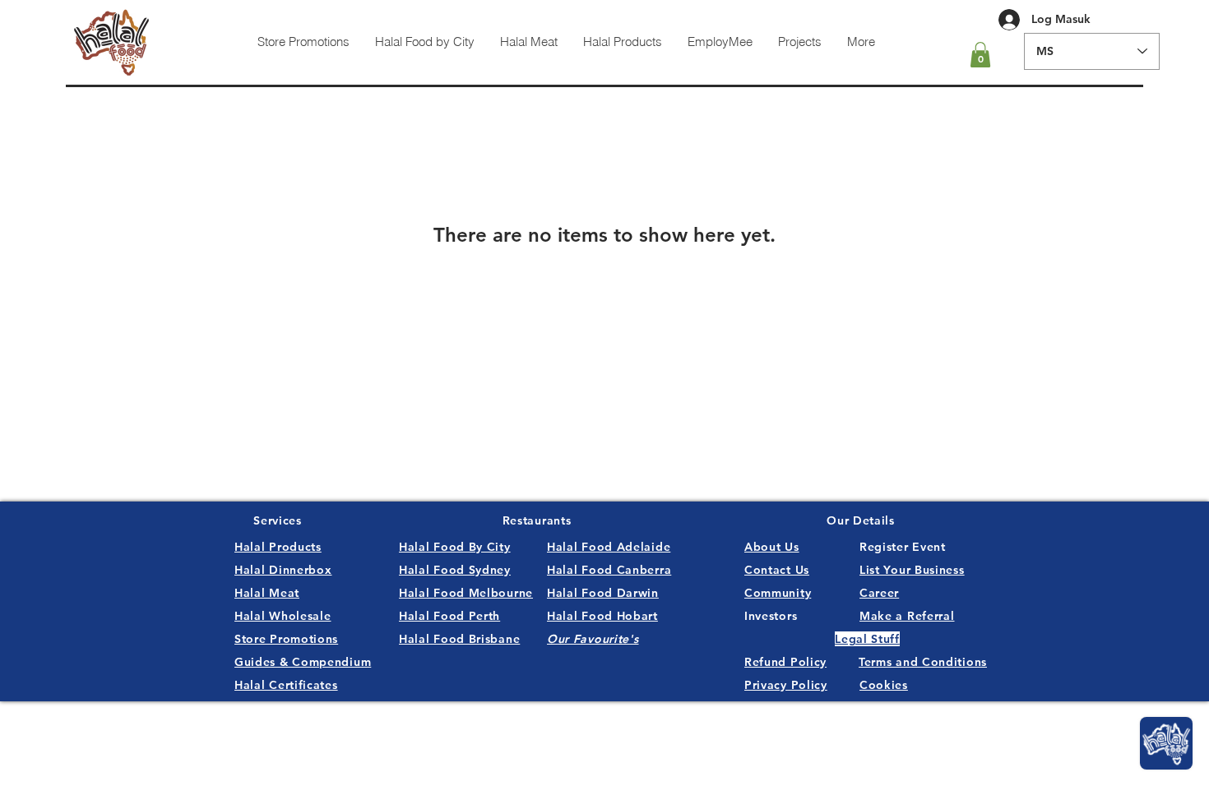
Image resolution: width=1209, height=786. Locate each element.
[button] (980, 54)
